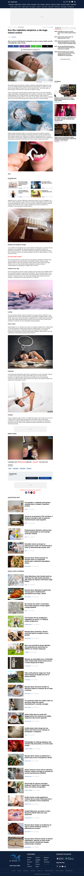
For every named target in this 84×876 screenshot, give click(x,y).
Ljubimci (38, 6)
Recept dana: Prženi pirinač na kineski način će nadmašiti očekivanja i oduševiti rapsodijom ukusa (37, 560)
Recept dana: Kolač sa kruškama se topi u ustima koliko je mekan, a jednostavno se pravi (38, 826)
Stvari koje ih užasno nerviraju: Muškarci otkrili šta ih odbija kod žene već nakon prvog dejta (37, 785)
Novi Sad (46, 864)
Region (46, 860)
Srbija (68, 4)
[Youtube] (34, 492)
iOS (18, 462)
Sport (28, 4)
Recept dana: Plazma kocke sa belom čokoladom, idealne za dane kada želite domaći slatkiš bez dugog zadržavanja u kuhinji (39, 841)
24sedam (35, 462)
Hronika (42, 4)
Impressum (25, 870)
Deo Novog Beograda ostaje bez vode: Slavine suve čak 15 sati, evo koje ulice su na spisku (66, 48)
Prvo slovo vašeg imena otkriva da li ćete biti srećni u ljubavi (23, 183)
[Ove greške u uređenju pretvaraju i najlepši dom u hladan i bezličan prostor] (16, 506)
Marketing (32, 870)
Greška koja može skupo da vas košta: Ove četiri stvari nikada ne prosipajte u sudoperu (37, 730)
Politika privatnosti (49, 870)
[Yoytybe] (72, 2)
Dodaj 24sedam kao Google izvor (31, 49)
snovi (9, 468)
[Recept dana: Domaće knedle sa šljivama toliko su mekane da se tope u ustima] (16, 691)
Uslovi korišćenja (59, 870)
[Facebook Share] (13, 46)
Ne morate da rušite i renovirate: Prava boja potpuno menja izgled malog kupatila (37, 605)
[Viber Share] (24, 46)
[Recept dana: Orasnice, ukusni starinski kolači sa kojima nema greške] (16, 635)
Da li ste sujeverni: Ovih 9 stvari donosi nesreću (23, 192)
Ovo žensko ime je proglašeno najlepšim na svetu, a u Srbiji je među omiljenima (36, 619)
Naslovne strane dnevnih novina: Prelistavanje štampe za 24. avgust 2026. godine (64, 99)
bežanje (29, 468)
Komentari (72, 28)
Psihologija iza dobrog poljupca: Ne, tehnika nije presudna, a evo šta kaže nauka (39, 743)
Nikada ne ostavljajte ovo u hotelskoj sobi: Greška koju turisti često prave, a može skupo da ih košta (38, 660)
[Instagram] (70, 2)
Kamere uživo (17, 4)
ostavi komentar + (45, 478)
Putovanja (57, 6)
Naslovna (10, 27)
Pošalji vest (40, 870)
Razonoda (22, 468)
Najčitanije (65, 28)
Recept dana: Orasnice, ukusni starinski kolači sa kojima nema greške (36, 633)
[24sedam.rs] (12, 2)
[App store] (60, 858)
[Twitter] (75, 2)
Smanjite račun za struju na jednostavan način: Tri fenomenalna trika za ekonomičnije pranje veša (38, 545)
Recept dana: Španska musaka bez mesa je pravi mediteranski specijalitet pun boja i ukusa (38, 591)
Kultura (63, 4)
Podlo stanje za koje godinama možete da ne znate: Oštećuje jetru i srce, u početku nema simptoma (38, 799)
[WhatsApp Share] (36, 46)
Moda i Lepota (13, 6)
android (23, 462)
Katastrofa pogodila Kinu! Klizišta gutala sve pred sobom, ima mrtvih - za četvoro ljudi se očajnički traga (67, 42)
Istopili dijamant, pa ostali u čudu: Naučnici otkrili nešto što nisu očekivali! (37, 812)
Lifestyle (53, 4)
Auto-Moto (44, 6)
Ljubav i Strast (25, 6)
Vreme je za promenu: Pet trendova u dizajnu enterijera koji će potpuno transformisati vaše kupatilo (39, 518)
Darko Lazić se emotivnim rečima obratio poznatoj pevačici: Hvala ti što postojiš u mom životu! (65, 139)
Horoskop (73, 4)
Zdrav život (51, 6)
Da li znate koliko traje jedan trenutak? (46, 182)
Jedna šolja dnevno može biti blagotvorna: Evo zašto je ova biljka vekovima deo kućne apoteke (38, 716)
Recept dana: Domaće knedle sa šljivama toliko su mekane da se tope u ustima (39, 688)
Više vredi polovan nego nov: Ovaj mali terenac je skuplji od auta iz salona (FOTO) (37, 674)
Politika (24, 4)
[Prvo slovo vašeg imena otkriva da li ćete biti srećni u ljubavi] (13, 185)
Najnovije (11, 4)
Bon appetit (33, 6)
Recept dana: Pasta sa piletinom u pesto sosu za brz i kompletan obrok (38, 757)
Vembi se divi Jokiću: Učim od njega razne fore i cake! (65, 37)
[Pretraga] (64, 2)
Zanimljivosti (70, 6)
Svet (38, 4)
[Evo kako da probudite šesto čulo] (36, 193)
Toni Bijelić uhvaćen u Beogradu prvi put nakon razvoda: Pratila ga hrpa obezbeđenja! (65, 119)
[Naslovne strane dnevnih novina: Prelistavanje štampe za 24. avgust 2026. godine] (65, 90)
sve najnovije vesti (65, 59)
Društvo (47, 4)
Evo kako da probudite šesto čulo (46, 191)
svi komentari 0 (31, 478)
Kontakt (19, 870)
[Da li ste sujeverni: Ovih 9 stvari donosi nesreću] (13, 193)
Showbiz (33, 4)
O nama (13, 870)
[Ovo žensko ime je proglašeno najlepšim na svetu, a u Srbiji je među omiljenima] (16, 621)
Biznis (58, 4)
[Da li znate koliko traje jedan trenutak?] (36, 185)
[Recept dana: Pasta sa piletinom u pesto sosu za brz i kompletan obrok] (16, 760)
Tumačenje (15, 468)
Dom (19, 6)
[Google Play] (69, 858)
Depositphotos (68, 870)
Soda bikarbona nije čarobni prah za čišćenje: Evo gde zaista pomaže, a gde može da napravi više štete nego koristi (38, 578)
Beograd (46, 857)
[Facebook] (67, 2)
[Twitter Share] (47, 46)
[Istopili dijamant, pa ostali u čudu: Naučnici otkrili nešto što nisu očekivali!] (16, 815)
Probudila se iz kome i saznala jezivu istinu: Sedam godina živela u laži (67, 33)
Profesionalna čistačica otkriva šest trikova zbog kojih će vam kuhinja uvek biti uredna (38, 532)
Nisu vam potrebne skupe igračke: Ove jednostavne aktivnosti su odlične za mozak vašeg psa (37, 647)
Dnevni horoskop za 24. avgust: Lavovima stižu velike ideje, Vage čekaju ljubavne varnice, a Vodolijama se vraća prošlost (66, 53)
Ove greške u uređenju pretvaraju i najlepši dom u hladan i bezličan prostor (38, 504)
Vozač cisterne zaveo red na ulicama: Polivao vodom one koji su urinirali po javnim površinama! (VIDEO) (39, 771)
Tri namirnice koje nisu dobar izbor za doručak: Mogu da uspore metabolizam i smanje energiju (39, 702)
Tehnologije (63, 6)
